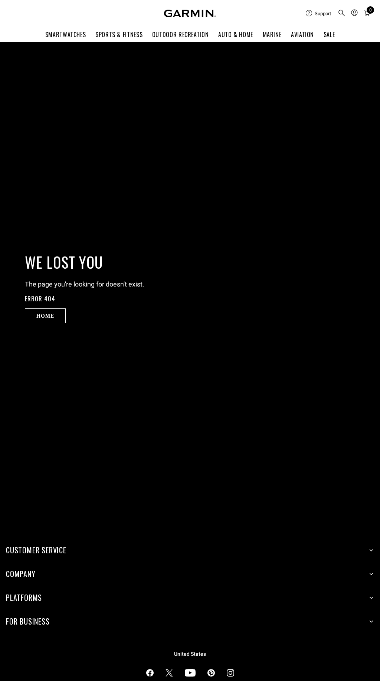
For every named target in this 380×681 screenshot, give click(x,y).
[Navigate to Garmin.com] (190, 13)
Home (45, 316)
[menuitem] (319, 13)
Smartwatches (65, 34)
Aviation (302, 34)
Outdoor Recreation (180, 34)
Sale (329, 34)
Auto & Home (235, 34)
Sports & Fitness (118, 34)
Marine (272, 34)
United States (190, 654)
